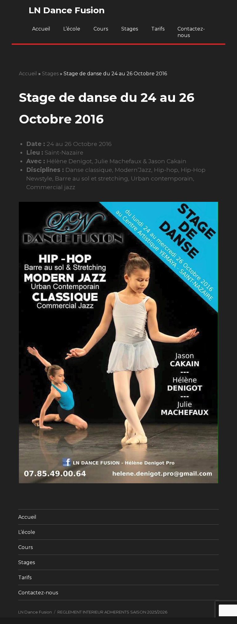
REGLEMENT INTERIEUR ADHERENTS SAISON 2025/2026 (112, 611)
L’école (71, 29)
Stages (129, 29)
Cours (101, 29)
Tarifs (157, 29)
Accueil (41, 29)
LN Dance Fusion (67, 10)
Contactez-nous (191, 32)
